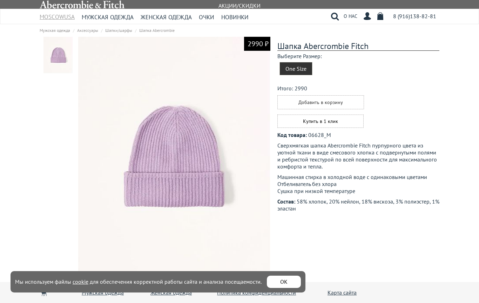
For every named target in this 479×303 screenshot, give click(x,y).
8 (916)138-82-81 (414, 16)
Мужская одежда (108, 17)
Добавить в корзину (320, 102)
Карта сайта (342, 292)
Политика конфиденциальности (256, 292)
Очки (206, 17)
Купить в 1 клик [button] (320, 121)
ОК (284, 281)
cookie (80, 281)
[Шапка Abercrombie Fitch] (58, 54)
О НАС (350, 16)
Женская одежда (166, 17)
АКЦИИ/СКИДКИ (239, 5)
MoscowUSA (57, 14)
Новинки (235, 17)
